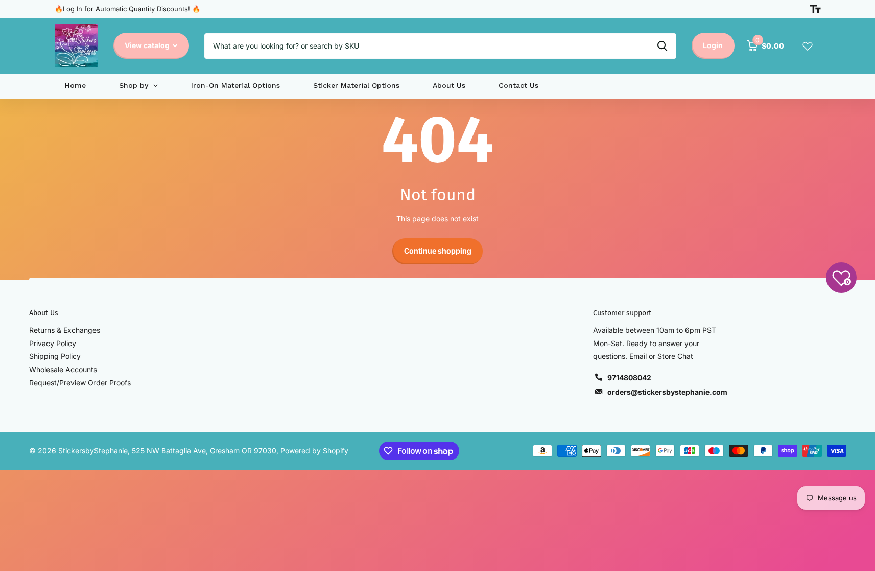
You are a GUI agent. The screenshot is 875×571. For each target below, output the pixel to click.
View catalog (148, 45)
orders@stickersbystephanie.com (667, 391)
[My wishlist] (807, 46)
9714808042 (629, 377)
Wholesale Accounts (63, 369)
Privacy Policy (52, 343)
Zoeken (662, 46)
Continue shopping (437, 250)
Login (713, 45)
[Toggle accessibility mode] (815, 9)
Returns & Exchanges (64, 330)
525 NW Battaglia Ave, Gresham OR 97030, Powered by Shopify (240, 450)
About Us (43, 313)
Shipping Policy (55, 356)
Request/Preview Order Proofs (80, 382)
